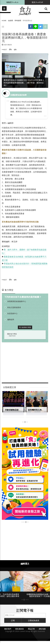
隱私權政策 (19, 629)
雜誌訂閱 (31, 629)
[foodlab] (25, 474)
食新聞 (10, 20)
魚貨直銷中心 (12, 313)
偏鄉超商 (10, 319)
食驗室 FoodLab (12, 2)
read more (12, 336)
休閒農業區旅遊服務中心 (16, 301)
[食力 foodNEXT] (25, 11)
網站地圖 (42, 629)
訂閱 (13, 620)
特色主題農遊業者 (14, 307)
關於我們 (7, 629)
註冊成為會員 (33, 620)
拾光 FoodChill (37, 2)
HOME (4, 20)
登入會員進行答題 (25, 327)
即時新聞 (18, 20)
